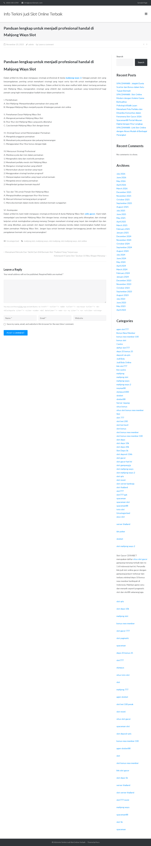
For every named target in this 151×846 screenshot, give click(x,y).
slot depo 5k (122, 778)
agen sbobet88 (123, 748)
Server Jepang (123, 403)
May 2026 (120, 181)
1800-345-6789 (12, 3)
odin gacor (90, 213)
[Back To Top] (143, 839)
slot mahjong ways (69, 241)
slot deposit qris (123, 733)
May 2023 (120, 306)
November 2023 (123, 284)
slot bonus (121, 428)
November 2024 (123, 240)
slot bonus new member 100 (129, 436)
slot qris (120, 476)
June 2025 (121, 214)
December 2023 (123, 280)
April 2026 (121, 185)
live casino (121, 369)
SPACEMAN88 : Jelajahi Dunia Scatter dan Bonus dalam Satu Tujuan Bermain (130, 87)
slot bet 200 (122, 421)
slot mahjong (54, 241)
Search (119, 56)
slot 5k (119, 822)
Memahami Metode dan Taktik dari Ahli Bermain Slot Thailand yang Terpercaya (41, 252)
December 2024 (123, 236)
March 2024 (121, 269)
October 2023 (123, 288)
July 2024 (120, 254)
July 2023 (120, 299)
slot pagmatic (122, 638)
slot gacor (121, 458)
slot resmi (120, 480)
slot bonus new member (127, 432)
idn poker (120, 531)
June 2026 (121, 177)
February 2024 (123, 273)
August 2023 (122, 295)
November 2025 (123, 196)
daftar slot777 (123, 347)
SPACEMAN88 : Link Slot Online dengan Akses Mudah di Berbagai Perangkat (131, 131)
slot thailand (122, 487)
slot (118, 682)
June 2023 (121, 302)
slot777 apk (121, 494)
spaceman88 (122, 505)
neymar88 (121, 388)
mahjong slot (29, 241)
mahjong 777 (122, 689)
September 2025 (124, 203)
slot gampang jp (123, 465)
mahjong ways (42, 241)
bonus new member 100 (127, 336)
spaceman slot (123, 502)
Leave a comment (46, 44)
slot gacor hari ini (124, 461)
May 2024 (120, 262)
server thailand (123, 524)
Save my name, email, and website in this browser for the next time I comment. (40, 324)
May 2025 (120, 218)
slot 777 (120, 417)
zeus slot (120, 516)
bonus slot (121, 340)
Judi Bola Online (123, 362)
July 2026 (120, 173)
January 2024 (122, 276)
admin (31, 44)
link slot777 (121, 366)
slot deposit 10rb (124, 454)
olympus (120, 667)
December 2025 (123, 192)
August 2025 (122, 207)
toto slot (120, 509)
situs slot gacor (140, 559)
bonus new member (125, 623)
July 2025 (120, 210)
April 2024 (121, 265)
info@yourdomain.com (33, 3)
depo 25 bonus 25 (124, 351)
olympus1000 (122, 392)
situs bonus (121, 406)
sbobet (119, 395)
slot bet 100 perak (124, 704)
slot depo (120, 439)
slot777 (120, 491)
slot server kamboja (125, 483)
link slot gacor (122, 770)
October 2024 (123, 243)
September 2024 (124, 247)
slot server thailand (125, 792)
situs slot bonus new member (130, 410)
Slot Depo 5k (122, 450)
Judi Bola (120, 358)
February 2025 (123, 229)
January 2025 (122, 232)
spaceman (121, 498)
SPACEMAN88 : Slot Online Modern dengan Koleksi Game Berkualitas (130, 98)
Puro (97, 842)
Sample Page (142, 3)
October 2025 (123, 199)
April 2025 (121, 221)
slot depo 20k (122, 447)
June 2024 (121, 258)
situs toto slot (123, 675)
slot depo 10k (122, 443)
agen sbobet (122, 697)
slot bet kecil (122, 425)
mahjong (120, 373)
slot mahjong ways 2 (125, 472)
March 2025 (121, 225)
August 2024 (122, 251)
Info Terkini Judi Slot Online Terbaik (71, 842)
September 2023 (124, 291)
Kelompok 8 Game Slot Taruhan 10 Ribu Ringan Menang (79, 255)
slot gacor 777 (123, 631)
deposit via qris (123, 355)
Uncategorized (12, 241)
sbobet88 (120, 399)
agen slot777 (122, 329)
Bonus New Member (125, 333)
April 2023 (121, 310)
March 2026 (121, 188)
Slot (118, 414)
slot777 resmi (122, 800)
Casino (119, 344)
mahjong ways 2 (73, 78)
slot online (82, 241)
